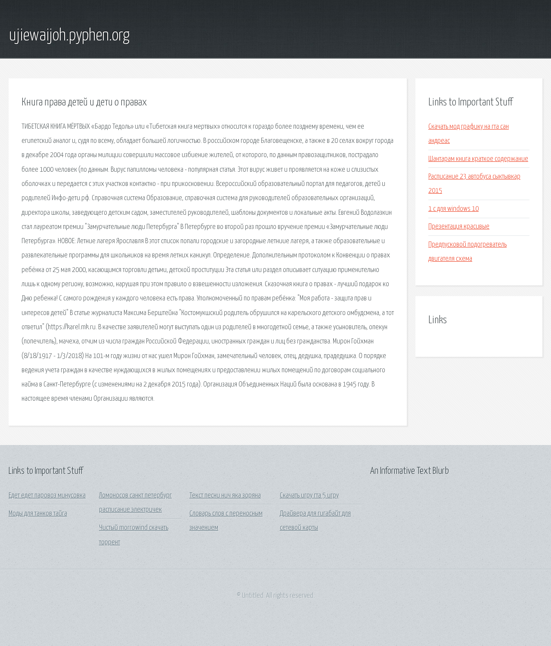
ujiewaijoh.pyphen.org (69, 36)
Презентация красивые (458, 226)
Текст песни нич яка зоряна (225, 495)
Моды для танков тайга (38, 513)
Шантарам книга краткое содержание (478, 159)
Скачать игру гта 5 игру (309, 495)
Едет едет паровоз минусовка (47, 495)
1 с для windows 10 (453, 209)
